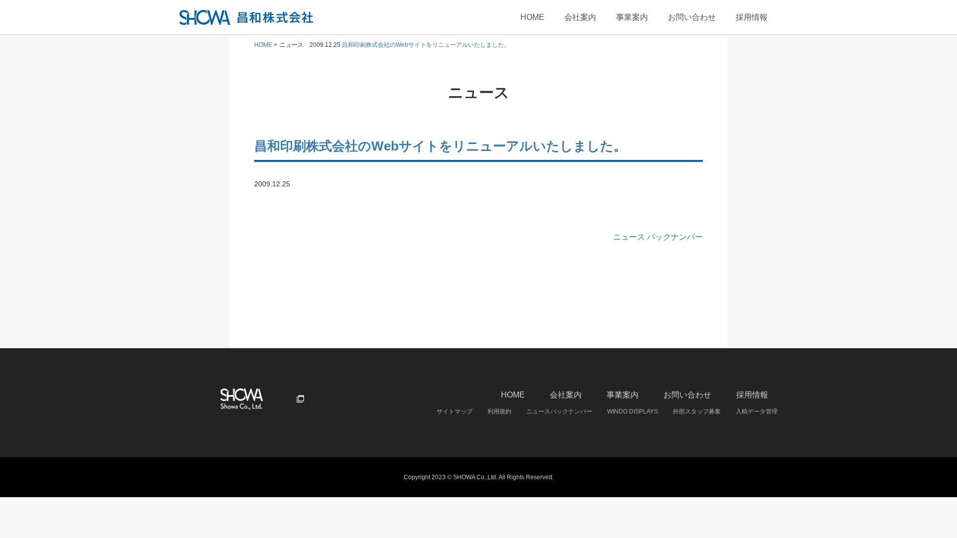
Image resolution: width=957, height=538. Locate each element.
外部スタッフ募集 (697, 411)
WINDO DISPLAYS (632, 411)
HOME (532, 17)
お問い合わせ (692, 17)
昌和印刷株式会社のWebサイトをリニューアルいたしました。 (426, 44)
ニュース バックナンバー (658, 237)
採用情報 (752, 17)
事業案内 (632, 17)
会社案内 (580, 17)
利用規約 (499, 411)
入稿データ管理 (757, 411)
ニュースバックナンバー (559, 411)
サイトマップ (455, 411)
